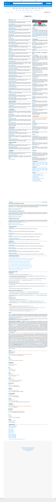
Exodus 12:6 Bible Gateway (12, 426)
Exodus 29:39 (31, 306)
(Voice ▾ (37, 19)
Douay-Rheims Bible (11, 128)
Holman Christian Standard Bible (13, 68)
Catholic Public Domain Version (13, 131)
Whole (39, 165)
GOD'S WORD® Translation (12, 81)
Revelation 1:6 (27, 339)
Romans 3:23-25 (34, 295)
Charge (38, 162)
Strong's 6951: (11, 391)
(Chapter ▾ (12, 19)
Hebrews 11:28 (34, 111)
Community (43, 162)
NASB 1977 (10, 51)
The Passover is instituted (36, 174)
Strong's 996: (10, 417)
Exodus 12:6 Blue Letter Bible (13, 425)
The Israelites (11, 227)
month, (33, 32)
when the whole (36, 32)
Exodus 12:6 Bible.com (12, 427)
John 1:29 (28, 278)
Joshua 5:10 (34, 41)
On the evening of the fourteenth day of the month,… (15, 208)
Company (46, 162)
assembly (40, 32)
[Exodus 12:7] (55, 224)
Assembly (33, 162)
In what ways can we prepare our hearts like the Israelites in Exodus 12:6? (19, 262)
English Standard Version (12, 28)
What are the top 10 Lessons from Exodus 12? (16, 269)
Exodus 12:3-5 (30, 274)
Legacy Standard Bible (12, 54)
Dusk (40, 163)
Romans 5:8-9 (44, 302)
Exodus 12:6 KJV (11, 432)
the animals (40, 33)
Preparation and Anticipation (13, 250)
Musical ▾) (39, 19)
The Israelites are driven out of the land (38, 178)
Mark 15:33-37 (43, 307)
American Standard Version (12, 71)
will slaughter (37, 33)
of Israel (33, 33)
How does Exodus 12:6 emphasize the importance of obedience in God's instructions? (21, 258)
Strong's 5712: (11, 396)
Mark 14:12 (33, 103)
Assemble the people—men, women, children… (15, 217)
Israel (37, 164)
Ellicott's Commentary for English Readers (15, 317)
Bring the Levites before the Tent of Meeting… (15, 216)
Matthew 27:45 (39, 307)
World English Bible (11, 105)
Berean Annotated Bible (12, 61)
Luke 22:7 (33, 108)
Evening (43, 163)
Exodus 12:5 (21, 280)
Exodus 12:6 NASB (11, 431)
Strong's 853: (10, 412)
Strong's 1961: (11, 355)
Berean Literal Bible (11, 34)
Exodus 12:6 (10, 314)
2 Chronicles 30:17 (13, 340)
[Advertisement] (28, 196)
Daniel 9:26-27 (32, 310)
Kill (38, 164)
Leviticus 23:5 (34, 122)
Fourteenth (33, 164)
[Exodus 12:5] (1, 224)
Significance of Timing (12, 242)
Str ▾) (15, 19)
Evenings (46, 163)
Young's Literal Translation (12, 118)
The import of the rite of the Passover (38, 175)
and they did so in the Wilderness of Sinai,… (14, 223)
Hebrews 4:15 (39, 280)
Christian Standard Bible (12, 65)
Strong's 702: (10, 365)
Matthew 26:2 (34, 100)
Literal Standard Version (12, 110)
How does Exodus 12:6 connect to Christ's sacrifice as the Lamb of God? (19, 261)
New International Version (12, 20)
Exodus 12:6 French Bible (12, 436)
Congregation (34, 163)
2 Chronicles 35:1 (34, 83)
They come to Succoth (36, 179)
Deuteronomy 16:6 (34, 78)
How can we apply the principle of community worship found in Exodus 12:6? (20, 264)
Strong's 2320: (11, 381)
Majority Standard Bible (12, 102)
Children (40, 162)
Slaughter (46, 164)
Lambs (41, 164)
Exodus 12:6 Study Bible (12, 434)
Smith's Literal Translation (12, 122)
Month (43, 164)
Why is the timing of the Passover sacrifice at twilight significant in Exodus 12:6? (20, 265)
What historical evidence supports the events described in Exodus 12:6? (19, 268)
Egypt (10, 230)
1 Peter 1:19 (15, 206)
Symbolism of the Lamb (12, 247)
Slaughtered (34, 165)
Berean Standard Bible (12, 31)
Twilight (37, 165)
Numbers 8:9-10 (34, 61)
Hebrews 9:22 (25, 299)
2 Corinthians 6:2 (34, 309)
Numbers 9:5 (34, 73)
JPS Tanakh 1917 (11, 151)
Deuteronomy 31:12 (35, 66)
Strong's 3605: (11, 386)
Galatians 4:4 (29, 288)
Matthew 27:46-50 (34, 157)
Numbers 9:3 (34, 87)
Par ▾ (14, 19)
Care (36, 162)
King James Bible (11, 38)
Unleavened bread (35, 176)
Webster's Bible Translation (12, 97)
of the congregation (44, 32)
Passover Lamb (11, 233)
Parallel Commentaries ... (12, 348)
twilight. (44, 33)
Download (46, 37)
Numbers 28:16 (34, 49)
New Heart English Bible (12, 94)
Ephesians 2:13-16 (44, 293)
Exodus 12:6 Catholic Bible (12, 437)
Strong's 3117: (11, 370)
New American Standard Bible (13, 45)
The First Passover (35, 29)
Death (38, 163)
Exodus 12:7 (19, 302)
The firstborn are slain (36, 177)
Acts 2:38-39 (39, 293)
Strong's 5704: (11, 360)
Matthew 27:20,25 (34, 146)
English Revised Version (12, 78)
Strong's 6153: (11, 422)
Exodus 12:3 (30, 319)
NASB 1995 (10, 48)
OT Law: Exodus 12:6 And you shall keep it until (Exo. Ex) (17, 439)
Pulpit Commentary (11, 332)
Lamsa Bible (10, 143)
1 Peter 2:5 (35, 339)
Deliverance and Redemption (13, 253)
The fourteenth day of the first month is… (14, 209)
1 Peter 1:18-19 (34, 280)
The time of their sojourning (37, 180)
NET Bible (10, 91)
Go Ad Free (2, 498)
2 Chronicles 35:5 (18, 340)
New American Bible (11, 134)
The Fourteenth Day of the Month (14, 238)
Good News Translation (12, 84)
